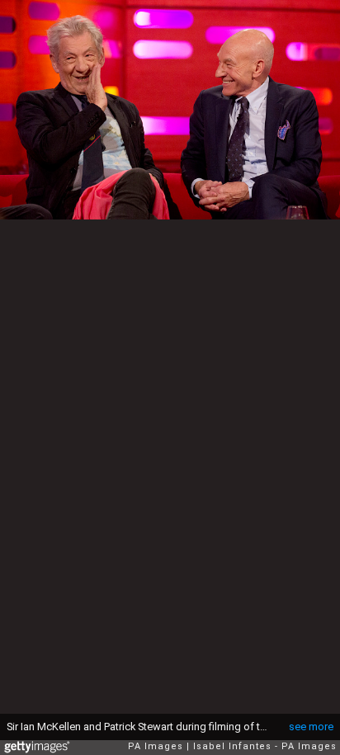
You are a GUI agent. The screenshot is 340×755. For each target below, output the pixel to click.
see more (311, 726)
